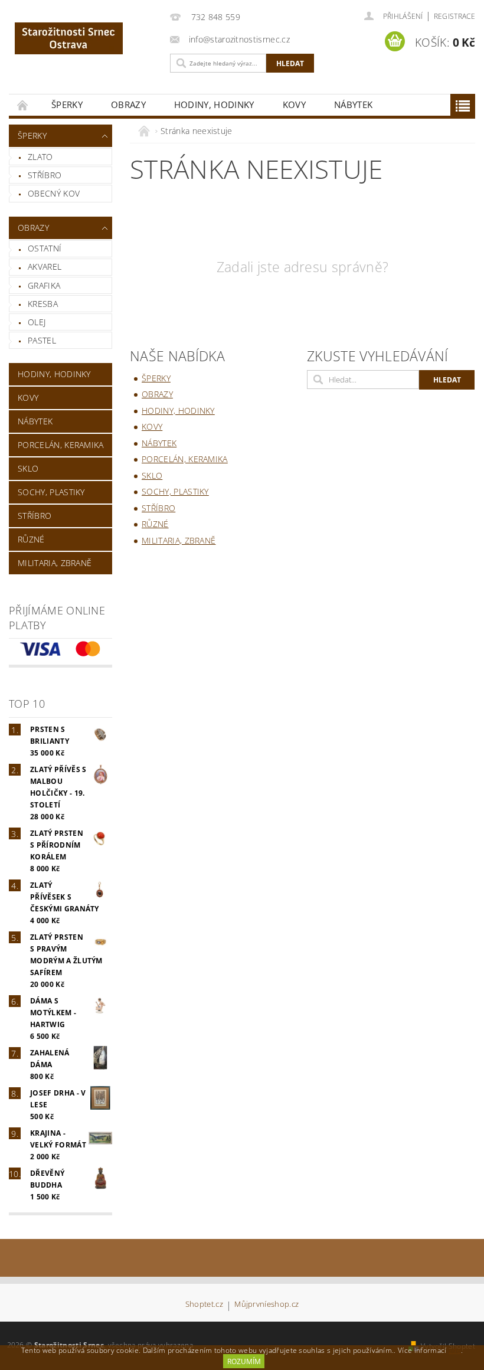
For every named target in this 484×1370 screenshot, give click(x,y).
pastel (42, 340)
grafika (44, 285)
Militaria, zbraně (54, 562)
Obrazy (128, 104)
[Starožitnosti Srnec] (86, 38)
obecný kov (54, 193)
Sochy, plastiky (51, 492)
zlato (40, 156)
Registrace (454, 16)
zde (455, 1350)
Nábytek (353, 104)
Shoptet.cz (204, 1304)
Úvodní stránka (23, 104)
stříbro (44, 175)
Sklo (28, 468)
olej (36, 322)
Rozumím (244, 1361)
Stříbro (34, 515)
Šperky (67, 104)
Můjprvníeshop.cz (266, 1304)
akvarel (44, 266)
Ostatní (44, 248)
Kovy (294, 104)
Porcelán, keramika (61, 444)
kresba (43, 303)
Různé (31, 539)
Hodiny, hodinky (214, 104)
